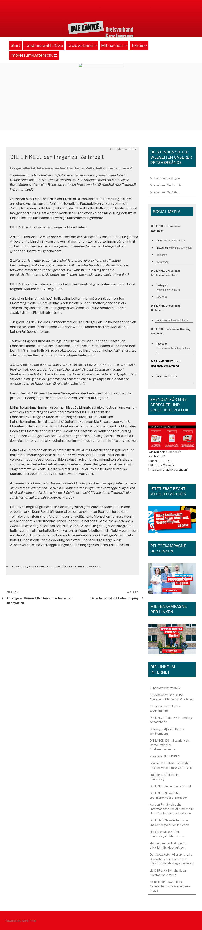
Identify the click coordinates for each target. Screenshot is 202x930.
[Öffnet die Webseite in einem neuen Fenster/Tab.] (172, 519)
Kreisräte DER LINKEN (165, 756)
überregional (74, 566)
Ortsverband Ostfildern (165, 192)
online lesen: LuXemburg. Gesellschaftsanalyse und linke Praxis (170, 886)
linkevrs (172, 376)
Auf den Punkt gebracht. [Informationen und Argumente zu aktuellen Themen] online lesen (172, 809)
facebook (162, 296)
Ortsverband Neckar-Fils (166, 185)
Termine (139, 45)
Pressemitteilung (45, 566)
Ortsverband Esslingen (165, 178)
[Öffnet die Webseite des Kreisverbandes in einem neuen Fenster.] (172, 436)
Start (15, 45)
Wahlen (94, 566)
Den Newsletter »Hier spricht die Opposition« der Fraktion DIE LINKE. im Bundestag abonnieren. (172, 859)
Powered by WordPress (21, 920)
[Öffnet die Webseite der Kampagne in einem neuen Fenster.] (172, 578)
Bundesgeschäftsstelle (165, 688)
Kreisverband (80, 45)
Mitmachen (112, 45)
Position (19, 566)
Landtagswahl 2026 (44, 45)
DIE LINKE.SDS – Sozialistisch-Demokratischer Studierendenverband (170, 745)
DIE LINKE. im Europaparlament (170, 786)
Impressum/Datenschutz (34, 55)
